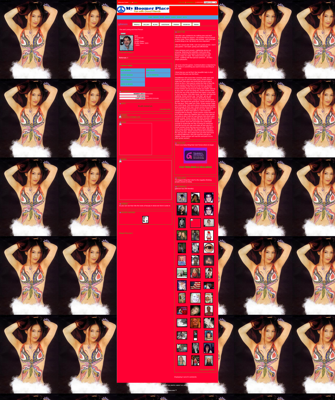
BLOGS (155, 24)
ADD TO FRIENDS (126, 79)
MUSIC (162, 17)
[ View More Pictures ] (126, 52)
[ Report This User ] (126, 233)
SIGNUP (179, 17)
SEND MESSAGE (126, 70)
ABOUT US (179, 385)
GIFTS (185, 17)
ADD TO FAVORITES (152, 75)
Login (130, 2)
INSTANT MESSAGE (127, 75)
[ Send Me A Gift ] (165, 109)
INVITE (173, 385)
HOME (150, 17)
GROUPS (156, 17)
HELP (158, 385)
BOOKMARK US (190, 2)
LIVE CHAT (182, 2)
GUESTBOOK (165, 24)
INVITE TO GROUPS (127, 84)
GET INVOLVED (188, 385)
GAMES (173, 17)
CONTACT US (166, 385)
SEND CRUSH (150, 70)
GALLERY (146, 24)
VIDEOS (167, 17)
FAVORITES (186, 24)
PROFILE (136, 24)
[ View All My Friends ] (207, 370)
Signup (135, 2)
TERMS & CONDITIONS (149, 385)
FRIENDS (176, 24)
